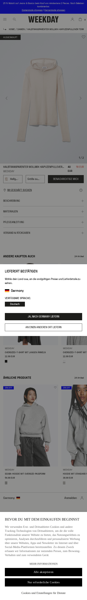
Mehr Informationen (44, 563)
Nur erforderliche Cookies (44, 582)
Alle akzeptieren (44, 572)
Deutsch (15, 304)
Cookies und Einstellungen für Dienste (43, 593)
